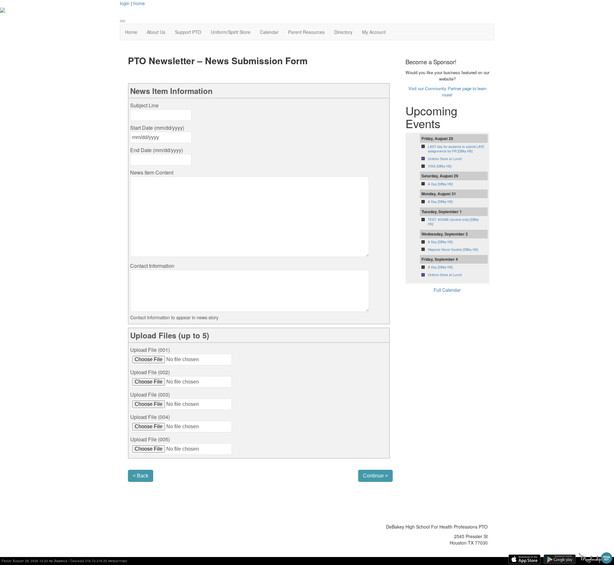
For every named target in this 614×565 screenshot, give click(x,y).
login (125, 3)
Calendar (269, 32)
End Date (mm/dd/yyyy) (156, 150)
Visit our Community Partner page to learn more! (447, 91)
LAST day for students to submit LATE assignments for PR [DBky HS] (456, 148)
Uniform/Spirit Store (230, 32)
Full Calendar (447, 290)
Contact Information (152, 265)
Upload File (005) (150, 439)
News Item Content (151, 172)
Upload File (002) (150, 372)
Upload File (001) (150, 349)
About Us (156, 32)
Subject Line (144, 105)
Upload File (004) (150, 417)
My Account (374, 32)
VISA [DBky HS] (440, 166)
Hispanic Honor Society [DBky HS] (453, 249)
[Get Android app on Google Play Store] (560, 559)
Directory (343, 32)
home (139, 3)
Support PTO (188, 32)
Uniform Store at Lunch (445, 159)
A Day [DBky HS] (440, 184)
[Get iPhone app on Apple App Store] (524, 559)
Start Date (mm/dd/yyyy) (157, 127)
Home (131, 32)
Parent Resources (306, 32)
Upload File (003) (150, 394)
